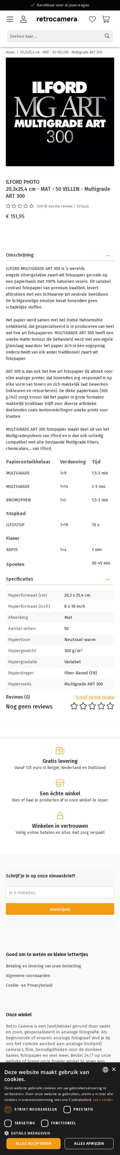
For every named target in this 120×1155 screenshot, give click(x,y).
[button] (60, 1133)
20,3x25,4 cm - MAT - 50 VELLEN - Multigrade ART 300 (61, 52)
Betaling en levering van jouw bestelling (43, 966)
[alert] (60, 1108)
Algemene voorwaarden (28, 975)
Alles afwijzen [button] (89, 1143)
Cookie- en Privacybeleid (29, 985)
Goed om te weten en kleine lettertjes (47, 954)
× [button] (113, 1069)
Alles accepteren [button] (33, 1143)
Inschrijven (60, 909)
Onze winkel (19, 1014)
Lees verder (103, 1099)
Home (10, 52)
